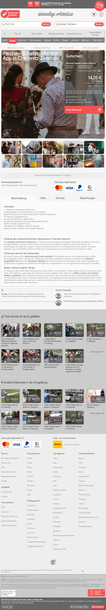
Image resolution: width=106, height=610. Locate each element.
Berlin (81, 472)
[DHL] (57, 445)
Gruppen (4, 496)
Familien (30, 476)
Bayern (81, 458)
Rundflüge (31, 519)
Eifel (54, 481)
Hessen (81, 504)
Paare (29, 467)
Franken (56, 499)
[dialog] (53, 604)
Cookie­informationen (9, 525)
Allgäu (55, 458)
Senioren (30, 481)
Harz (54, 463)
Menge (68, 74)
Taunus (55, 545)
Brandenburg (83, 508)
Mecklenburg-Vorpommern (88, 517)
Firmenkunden (6, 492)
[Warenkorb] (94, 14)
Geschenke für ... (75, 33)
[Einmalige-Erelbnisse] (53, 561)
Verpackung (5, 463)
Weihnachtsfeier (33, 537)
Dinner (29, 524)
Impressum (5, 512)
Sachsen (82, 481)
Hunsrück (56, 504)
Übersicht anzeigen (72, 445)
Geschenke (31, 528)
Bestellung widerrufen (9, 476)
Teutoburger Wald (59, 549)
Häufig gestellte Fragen (43, 48)
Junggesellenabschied (35, 546)
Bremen (82, 490)
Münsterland (57, 513)
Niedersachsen (84, 476)
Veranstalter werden (95, 33)
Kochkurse (31, 533)
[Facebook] (82, 571)
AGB (3, 507)
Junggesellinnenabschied (36, 542)
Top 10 (17, 33)
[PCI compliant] (59, 297)
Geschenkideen (33, 510)
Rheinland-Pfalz (84, 495)
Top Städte (36, 33)
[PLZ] (3, 24)
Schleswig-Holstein (86, 526)
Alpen (55, 486)
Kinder (29, 472)
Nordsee (56, 517)
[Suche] (57, 24)
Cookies (23, 601)
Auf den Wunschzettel (92, 48)
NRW (81, 463)
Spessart (56, 540)
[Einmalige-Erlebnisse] (55, 14)
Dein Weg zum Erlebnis (16, 48)
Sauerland (56, 531)
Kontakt (4, 481)
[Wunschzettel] (101, 14)
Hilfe (3, 467)
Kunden (30, 490)
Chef (29, 495)
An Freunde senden (67, 48)
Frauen (29, 463)
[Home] (4, 33)
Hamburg (82, 467)
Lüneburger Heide (59, 508)
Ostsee (55, 472)
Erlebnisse (31, 515)
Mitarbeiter (31, 486)
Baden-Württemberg (86, 486)
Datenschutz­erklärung (9, 516)
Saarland (82, 522)
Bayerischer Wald (59, 490)
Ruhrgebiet (57, 526)
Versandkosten (92, 83)
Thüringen (82, 499)
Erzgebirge (57, 495)
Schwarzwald (57, 467)
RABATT (99, 8)
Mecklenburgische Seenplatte (63, 535)
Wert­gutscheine (56, 33)
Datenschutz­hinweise (9, 521)
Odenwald (56, 522)
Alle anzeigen (95, 352)
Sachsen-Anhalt (84, 513)
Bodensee (56, 476)
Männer (30, 458)
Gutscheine (31, 505)
